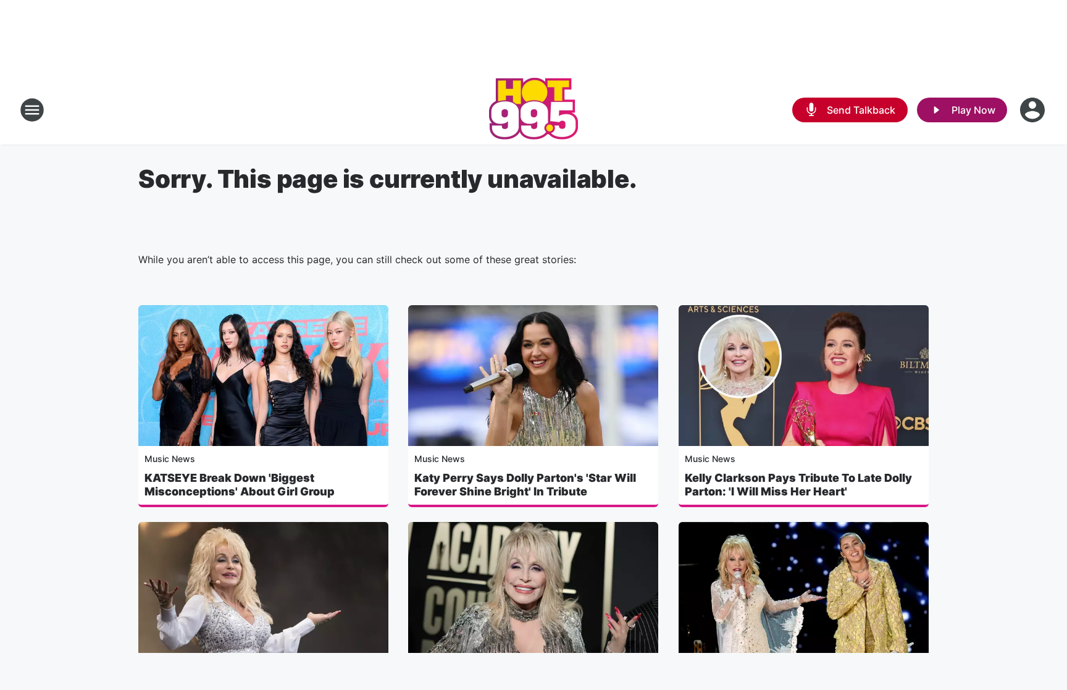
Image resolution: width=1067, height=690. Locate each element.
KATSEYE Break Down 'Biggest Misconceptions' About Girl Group (239, 484)
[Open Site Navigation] (32, 110)
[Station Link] (533, 110)
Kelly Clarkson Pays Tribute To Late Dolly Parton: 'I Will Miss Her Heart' (798, 484)
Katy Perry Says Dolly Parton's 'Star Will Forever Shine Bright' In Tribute (525, 484)
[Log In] (1033, 110)
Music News (169, 458)
